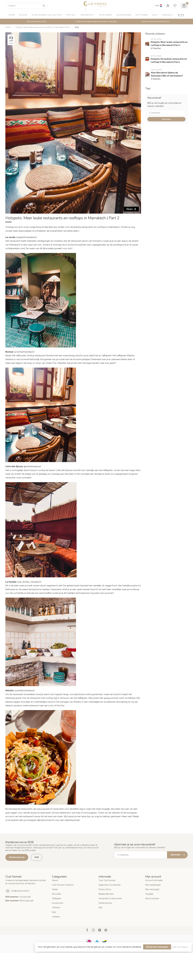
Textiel (70, 15)
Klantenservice (17, 857)
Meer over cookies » (180, 947)
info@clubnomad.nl (20, 891)
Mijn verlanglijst (152, 889)
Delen (129, 209)
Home (12, 15)
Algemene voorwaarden (110, 885)
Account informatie (153, 880)
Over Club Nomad (107, 880)
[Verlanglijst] (175, 5)
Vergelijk (149, 894)
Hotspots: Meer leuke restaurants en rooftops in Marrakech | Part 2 (42, 27)
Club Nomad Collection (47, 15)
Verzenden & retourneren (110, 898)
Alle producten (152, 898)
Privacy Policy (105, 889)
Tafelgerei (105, 15)
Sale (155, 15)
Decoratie (87, 15)
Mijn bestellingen (153, 885)
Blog (181, 15)
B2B (37, 857)
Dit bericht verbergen (157, 947)
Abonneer (166, 119)
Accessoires (124, 15)
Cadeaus (167, 15)
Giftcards (142, 15)
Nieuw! (23, 15)
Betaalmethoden (106, 894)
